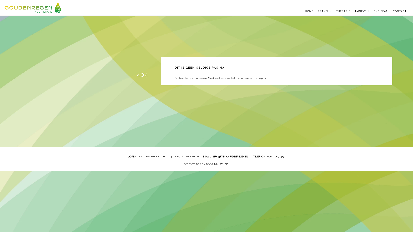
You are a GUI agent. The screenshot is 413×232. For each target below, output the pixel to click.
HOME (309, 11)
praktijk (325, 11)
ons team (380, 11)
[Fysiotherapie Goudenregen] (33, 11)
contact (400, 11)
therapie (343, 11)
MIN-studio (221, 164)
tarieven (362, 11)
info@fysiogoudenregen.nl (230, 156)
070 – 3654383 (276, 156)
